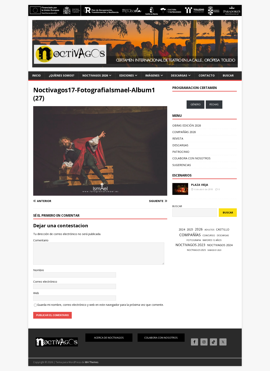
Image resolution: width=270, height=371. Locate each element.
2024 (182, 229)
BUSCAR (228, 75)
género (196, 104)
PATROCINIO (180, 152)
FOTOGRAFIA (194, 240)
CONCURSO (208, 235)
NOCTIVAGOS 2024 (219, 245)
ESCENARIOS (182, 175)
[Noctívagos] (135, 13)
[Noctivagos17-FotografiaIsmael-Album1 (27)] (100, 193)
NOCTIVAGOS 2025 (196, 250)
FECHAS (214, 104)
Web (36, 293)
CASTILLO (222, 229)
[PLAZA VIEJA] (180, 192)
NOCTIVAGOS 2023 (190, 245)
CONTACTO (207, 75)
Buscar (177, 206)
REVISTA (177, 138)
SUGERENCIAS (181, 165)
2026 (199, 229)
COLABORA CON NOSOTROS (191, 158)
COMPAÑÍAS (190, 234)
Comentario (40, 240)
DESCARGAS (179, 75)
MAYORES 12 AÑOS (212, 240)
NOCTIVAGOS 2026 (95, 75)
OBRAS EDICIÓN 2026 (186, 125)
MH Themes (91, 362)
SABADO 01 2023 (214, 250)
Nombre (38, 270)
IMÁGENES (152, 75)
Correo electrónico (45, 281)
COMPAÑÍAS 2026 (184, 132)
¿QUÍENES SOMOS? (61, 75)
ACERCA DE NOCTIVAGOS (109, 337)
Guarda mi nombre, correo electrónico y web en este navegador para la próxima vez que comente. (100, 305)
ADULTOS (209, 229)
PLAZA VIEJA (199, 185)
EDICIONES (126, 75)
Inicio (36, 75)
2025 (190, 229)
